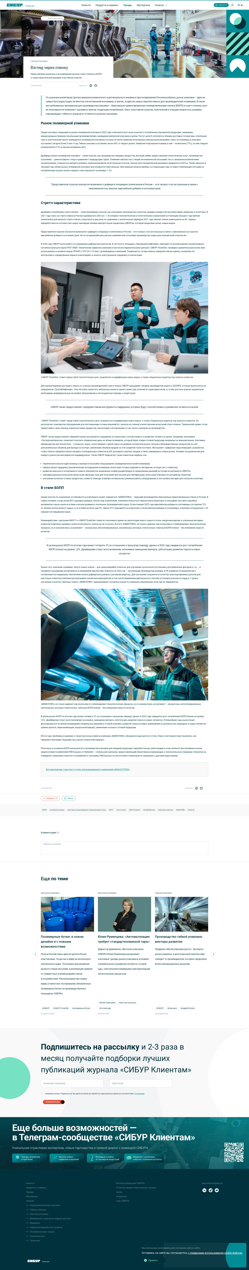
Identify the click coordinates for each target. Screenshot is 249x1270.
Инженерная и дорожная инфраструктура (50, 1218)
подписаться (52, 1102)
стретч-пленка (121, 810)
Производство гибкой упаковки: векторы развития (122, 939)
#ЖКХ (170, 1008)
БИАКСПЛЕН (180, 810)
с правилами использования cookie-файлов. (215, 1252)
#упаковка (115, 1008)
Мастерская (32, 1196)
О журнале (121, 1196)
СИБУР (44, 810)
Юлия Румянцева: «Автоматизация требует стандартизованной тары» (67, 939)
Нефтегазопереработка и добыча (46, 1227)
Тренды (29, 1192)
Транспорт (35, 1240)
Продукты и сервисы (36, 1187)
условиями (139, 1094)
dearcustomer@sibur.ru (212, 1183)
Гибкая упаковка (106, 893)
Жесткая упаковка (50, 893)
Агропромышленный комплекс (45, 1205)
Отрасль (30, 1201)
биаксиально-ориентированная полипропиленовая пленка (87, 810)
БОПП (111, 810)
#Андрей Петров (130, 1008)
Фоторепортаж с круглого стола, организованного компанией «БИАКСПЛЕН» (88, 769)
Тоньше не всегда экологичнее (178, 937)
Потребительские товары (42, 1232)
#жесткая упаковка (70, 1003)
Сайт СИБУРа (122, 1201)
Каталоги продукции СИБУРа (130, 1183)
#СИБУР (102, 1008)
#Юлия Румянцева (50, 1003)
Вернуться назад (55, 18)
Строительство (37, 1236)
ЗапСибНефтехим (149, 810)
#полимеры (181, 1008)
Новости (30, 1183)
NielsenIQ (191, 810)
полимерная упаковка (57, 810)
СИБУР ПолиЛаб (134, 810)
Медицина (35, 1223)
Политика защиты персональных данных (136, 1187)
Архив (119, 1192)
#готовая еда (48, 1008)
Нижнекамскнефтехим (165, 810)
